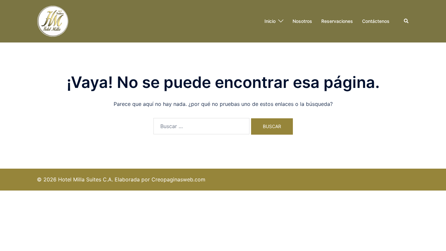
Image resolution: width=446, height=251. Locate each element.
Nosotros (302, 21)
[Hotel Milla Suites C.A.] (53, 20)
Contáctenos (376, 21)
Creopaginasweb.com (178, 179)
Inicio (270, 21)
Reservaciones (337, 21)
